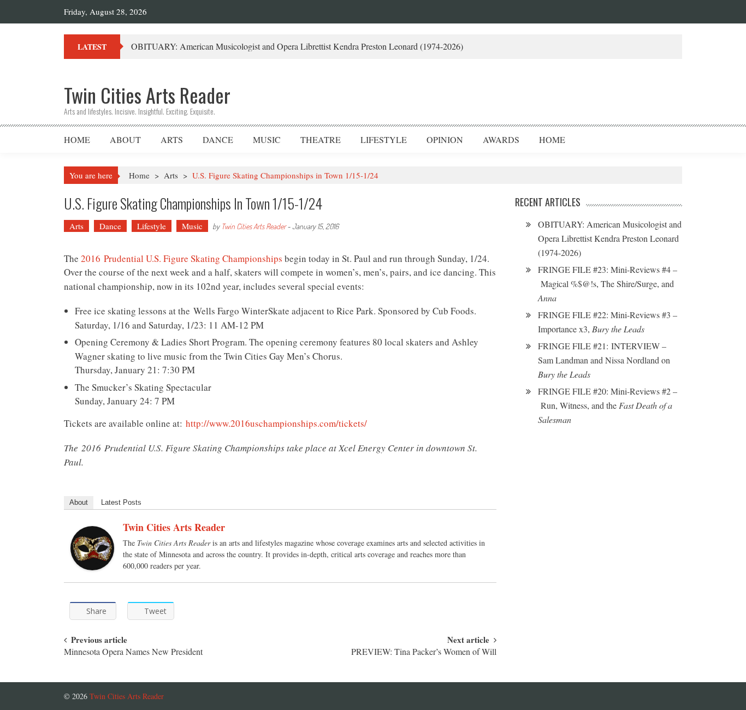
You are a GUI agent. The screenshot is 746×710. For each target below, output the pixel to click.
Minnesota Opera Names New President (133, 652)
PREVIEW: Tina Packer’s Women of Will (423, 652)
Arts (172, 139)
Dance (218, 139)
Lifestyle (383, 139)
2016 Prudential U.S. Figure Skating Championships (181, 258)
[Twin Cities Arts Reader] (92, 548)
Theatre (320, 139)
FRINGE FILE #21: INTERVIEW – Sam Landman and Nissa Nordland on (604, 360)
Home (77, 139)
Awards (501, 139)
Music (267, 139)
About (125, 139)
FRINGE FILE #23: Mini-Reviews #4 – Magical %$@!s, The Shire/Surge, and (607, 283)
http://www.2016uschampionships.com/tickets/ (276, 423)
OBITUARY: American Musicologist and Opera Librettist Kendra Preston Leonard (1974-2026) (297, 46)
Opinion (445, 139)
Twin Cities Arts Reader (253, 226)
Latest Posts (121, 502)
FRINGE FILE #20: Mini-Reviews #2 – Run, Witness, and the (607, 405)
